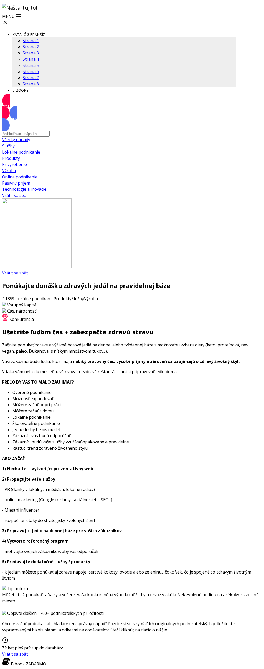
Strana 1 (31, 40)
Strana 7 (31, 78)
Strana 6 (31, 71)
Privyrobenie (14, 164)
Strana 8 (31, 84)
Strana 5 (31, 65)
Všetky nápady (16, 139)
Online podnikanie (19, 177)
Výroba (9, 170)
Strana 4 (31, 59)
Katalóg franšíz (28, 34)
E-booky (20, 90)
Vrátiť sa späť (15, 195)
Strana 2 (31, 47)
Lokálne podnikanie (21, 152)
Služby (8, 146)
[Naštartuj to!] (19, 7)
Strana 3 (31, 53)
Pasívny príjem (16, 183)
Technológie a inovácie (24, 189)
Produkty (11, 158)
